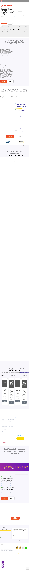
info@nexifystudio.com (26, 555)
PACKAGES (2, 557)
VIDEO (7, 558)
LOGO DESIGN (8, 554)
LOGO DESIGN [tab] (2, 375)
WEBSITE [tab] (8, 374)
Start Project (5, 401)
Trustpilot (2, 560)
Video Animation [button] (18, 160)
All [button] (1, 160)
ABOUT (2, 554)
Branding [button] (14, 161)
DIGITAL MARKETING (7, 561)
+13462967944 (4, 442)
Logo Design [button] (6, 160)
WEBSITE (7, 555)
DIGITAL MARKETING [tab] (25, 375)
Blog (1, 561)
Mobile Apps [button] (25, 160)
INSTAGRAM (19, 557)
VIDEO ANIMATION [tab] (13, 375)
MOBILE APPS (8, 559)
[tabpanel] (14, 392)
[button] (10, 81)
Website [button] (11, 160)
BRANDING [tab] (19, 374)
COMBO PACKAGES (2, 556)
